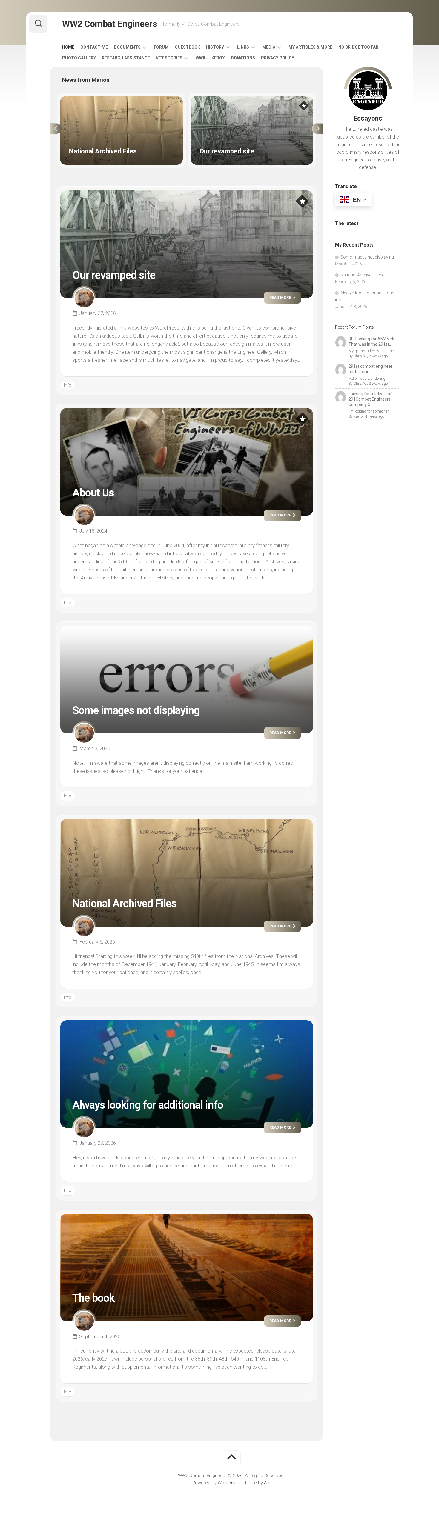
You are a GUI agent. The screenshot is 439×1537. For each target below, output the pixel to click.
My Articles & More (310, 47)
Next (317, 129)
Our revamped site (209, 99)
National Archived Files (82, 99)
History (215, 47)
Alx (267, 1482)
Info (67, 385)
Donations (243, 58)
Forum (161, 47)
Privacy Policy (277, 58)
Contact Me (94, 47)
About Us (93, 493)
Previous (56, 129)
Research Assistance (126, 58)
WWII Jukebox (210, 58)
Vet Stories (169, 58)
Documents (127, 47)
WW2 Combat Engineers (109, 24)
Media (268, 47)
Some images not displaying (135, 710)
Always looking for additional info (147, 1105)
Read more (280, 297)
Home (68, 47)
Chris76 (360, 356)
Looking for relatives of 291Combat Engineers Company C (370, 399)
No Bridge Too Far (358, 47)
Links (243, 47)
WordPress (229, 1482)
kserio (358, 416)
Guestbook (187, 47)
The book (93, 1298)
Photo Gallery (79, 58)
